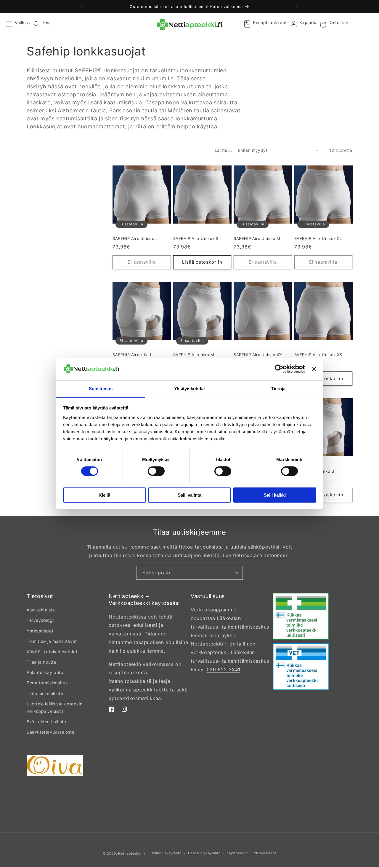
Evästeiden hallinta (46, 721)
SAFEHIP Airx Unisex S (196, 238)
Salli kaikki (275, 495)
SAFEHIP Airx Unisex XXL (259, 354)
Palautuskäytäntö (45, 672)
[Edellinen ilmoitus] (81, 6)
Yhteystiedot (40, 630)
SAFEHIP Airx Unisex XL (318, 238)
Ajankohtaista (41, 609)
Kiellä (104, 495)
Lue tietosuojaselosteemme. (256, 555)
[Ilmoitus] (297, 6)
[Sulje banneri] (314, 369)
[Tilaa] (236, 573)
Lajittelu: (223, 150)
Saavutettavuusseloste (51, 731)
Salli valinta (189, 495)
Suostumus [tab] (101, 388)
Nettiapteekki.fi (131, 853)
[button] (12, 24)
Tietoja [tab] (278, 388)
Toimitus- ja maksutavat (52, 641)
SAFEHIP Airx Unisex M (257, 238)
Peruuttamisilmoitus (47, 682)
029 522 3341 (223, 669)
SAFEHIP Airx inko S (314, 471)
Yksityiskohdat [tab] (189, 388)
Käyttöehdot (237, 853)
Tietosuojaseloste (45, 693)
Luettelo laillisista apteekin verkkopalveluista (54, 707)
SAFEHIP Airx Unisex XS (318, 354)
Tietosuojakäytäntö (204, 853)
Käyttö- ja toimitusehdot (52, 651)
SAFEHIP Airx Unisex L (135, 238)
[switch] (156, 471)
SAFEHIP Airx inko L (132, 354)
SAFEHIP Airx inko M (193, 354)
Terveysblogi (40, 620)
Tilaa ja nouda (41, 661)
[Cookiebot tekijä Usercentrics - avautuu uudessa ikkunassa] (279, 368)
